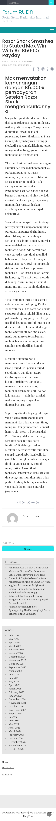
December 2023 (17, 742)
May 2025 (14, 681)
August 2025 (15, 671)
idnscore (7, 774)
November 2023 (17, 745)
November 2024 (17, 703)
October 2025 (16, 664)
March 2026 (15, 646)
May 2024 (14, 724)
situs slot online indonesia (16, 65)
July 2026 (14, 635)
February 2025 (16, 692)
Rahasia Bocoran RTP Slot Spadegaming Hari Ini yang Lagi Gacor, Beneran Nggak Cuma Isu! (30, 610)
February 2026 (16, 649)
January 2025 (16, 695)
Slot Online (28, 62)
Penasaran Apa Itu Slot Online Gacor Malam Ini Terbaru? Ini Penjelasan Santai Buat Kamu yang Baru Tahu (28, 571)
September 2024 (17, 710)
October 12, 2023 (12, 62)
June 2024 (14, 720)
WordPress (21, 812)
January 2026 (16, 653)
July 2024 (14, 717)
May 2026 (14, 639)
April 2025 (14, 685)
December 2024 (17, 699)
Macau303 (8, 767)
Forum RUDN (17, 12)
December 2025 (17, 656)
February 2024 (16, 735)
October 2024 (16, 706)
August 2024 (15, 713)
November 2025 (17, 660)
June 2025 (14, 678)
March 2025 (15, 688)
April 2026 (14, 642)
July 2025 (14, 674)
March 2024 (15, 731)
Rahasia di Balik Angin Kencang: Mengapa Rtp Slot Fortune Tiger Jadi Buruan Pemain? (29, 600)
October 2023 (16, 749)
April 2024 (14, 727)
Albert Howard (32, 516)
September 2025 (17, 667)
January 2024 (16, 738)
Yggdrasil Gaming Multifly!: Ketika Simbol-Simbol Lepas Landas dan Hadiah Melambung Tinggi (27, 589)
